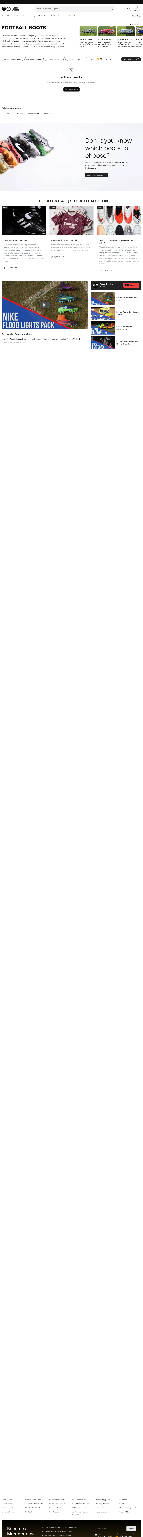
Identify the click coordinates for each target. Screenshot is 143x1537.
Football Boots (7, 16)
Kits (133, 16)
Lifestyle (53, 16)
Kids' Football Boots (57, 1500)
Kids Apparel (54, 1512)
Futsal (40, 16)
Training (32, 16)
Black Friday (124, 1512)
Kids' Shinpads (33, 113)
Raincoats (123, 1500)
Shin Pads (123, 1504)
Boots (5, 207)
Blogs (139, 16)
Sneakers (47, 113)
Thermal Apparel (103, 1500)
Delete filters (73, 89)
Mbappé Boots (8, 1512)
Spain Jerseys (101, 1508)
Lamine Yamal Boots (33, 1500)
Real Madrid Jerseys (80, 1504)
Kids (70, 16)
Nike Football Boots (33, 1508)
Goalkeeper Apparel (127, 1508)
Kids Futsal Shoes (56, 1508)
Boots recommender (95, 175)
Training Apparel (102, 1504)
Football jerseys (102, 1512)
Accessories (62, 16)
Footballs (6, 113)
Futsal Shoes (19, 113)
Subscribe (134, 285)
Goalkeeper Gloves (20, 16)
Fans (45, 16)
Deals (76, 16)
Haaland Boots (8, 1508)
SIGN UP (131, 1528)
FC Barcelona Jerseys (81, 1508)
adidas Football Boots (34, 1504)
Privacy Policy (115, 1536)
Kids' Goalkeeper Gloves (58, 1504)
